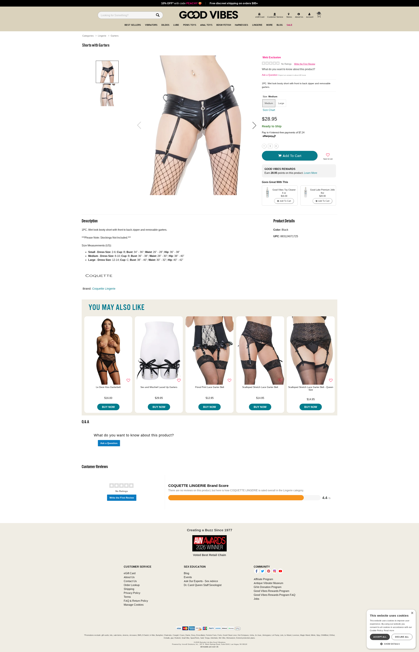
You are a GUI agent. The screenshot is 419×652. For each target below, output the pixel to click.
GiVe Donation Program (267, 587)
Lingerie (102, 35)
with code (181, 3)
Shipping (129, 589)
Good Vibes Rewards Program (271, 591)
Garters (114, 35)
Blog (186, 573)
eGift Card (130, 573)
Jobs (256, 598)
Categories (88, 35)
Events (188, 577)
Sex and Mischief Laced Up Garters (158, 387)
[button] (254, 125)
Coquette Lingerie (103, 288)
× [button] (412, 613)
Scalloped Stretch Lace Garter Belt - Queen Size (310, 388)
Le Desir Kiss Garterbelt (108, 387)
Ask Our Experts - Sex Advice (201, 581)
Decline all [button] (402, 637)
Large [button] (281, 103)
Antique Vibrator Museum (268, 583)
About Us (129, 577)
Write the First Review (304, 64)
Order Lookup (132, 585)
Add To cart (292, 155)
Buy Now (108, 407)
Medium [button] (269, 103)
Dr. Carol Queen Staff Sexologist (202, 585)
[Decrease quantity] (264, 146)
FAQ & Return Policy (136, 600)
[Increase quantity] (276, 146)
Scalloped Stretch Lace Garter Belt (260, 387)
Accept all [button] (379, 637)
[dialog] (391, 629)
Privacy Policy (132, 592)
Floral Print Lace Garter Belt (209, 387)
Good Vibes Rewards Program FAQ (274, 594)
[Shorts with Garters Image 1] (197, 125)
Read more (389, 630)
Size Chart (269, 110)
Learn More (310, 172)
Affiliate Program (263, 579)
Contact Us (130, 581)
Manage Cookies (134, 604)
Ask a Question (270, 75)
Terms (127, 596)
